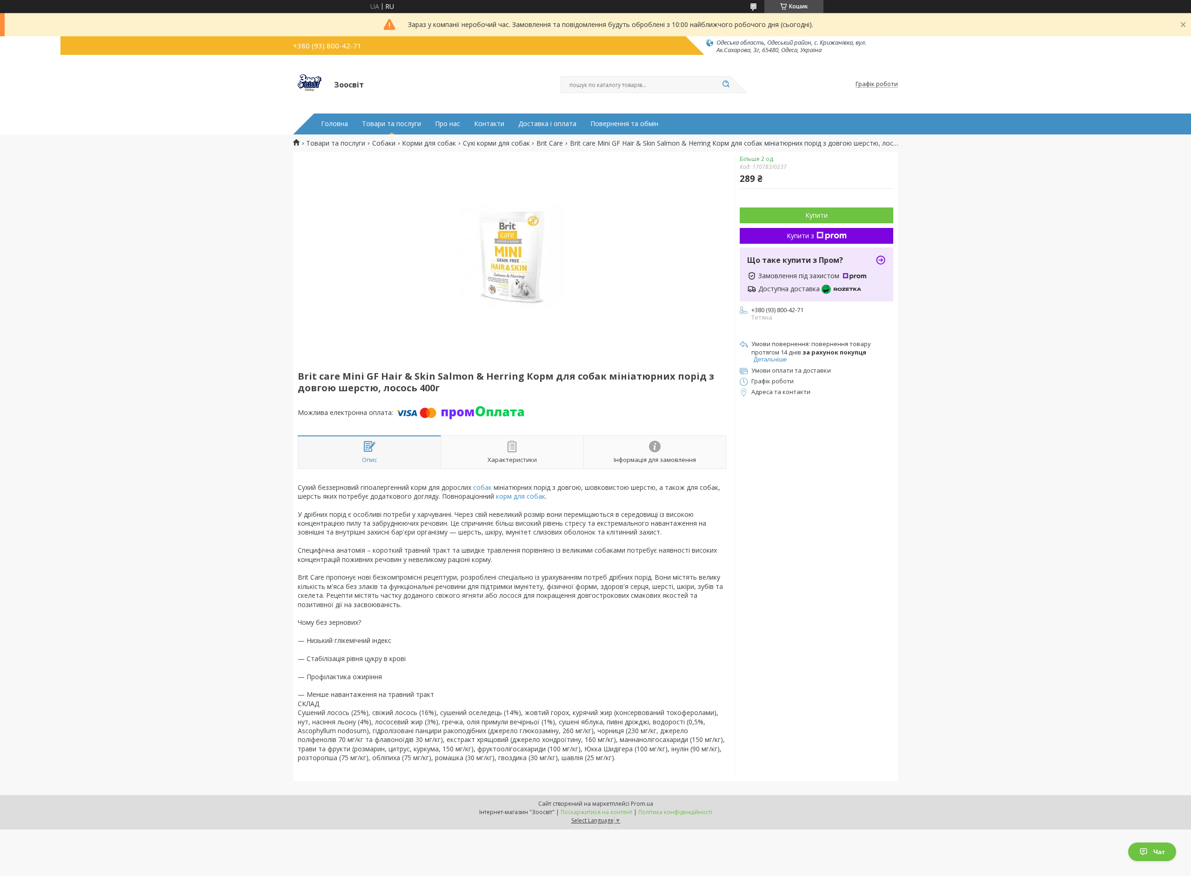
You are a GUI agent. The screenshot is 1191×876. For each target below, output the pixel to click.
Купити (816, 215)
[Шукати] (725, 84)
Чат (1159, 852)
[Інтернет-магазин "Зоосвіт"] (309, 84)
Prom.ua (642, 804)
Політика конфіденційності (675, 812)
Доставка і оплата (547, 123)
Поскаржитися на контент (596, 812)
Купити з (800, 235)
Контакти (489, 123)
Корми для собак (429, 143)
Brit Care (549, 143)
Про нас (447, 123)
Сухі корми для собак (496, 143)
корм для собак (520, 496)
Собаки (383, 143)
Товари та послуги (391, 123)
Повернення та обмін (624, 123)
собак (482, 487)
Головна (334, 123)
